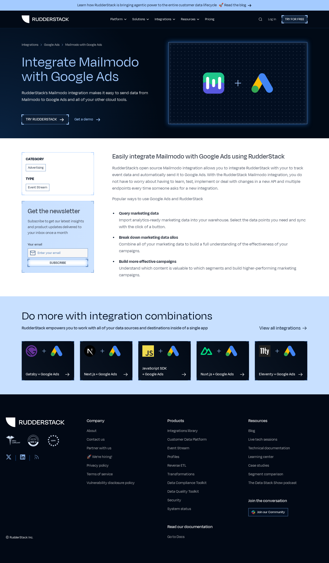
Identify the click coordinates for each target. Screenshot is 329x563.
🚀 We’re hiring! (99, 456)
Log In (272, 19)
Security (174, 500)
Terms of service (100, 474)
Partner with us (99, 448)
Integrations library (182, 430)
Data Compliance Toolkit (187, 482)
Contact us (96, 439)
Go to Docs (175, 536)
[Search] (260, 19)
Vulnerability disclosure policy (111, 482)
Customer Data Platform (187, 439)
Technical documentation (269, 448)
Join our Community (271, 512)
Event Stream (178, 448)
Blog (251, 430)
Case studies (258, 465)
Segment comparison (265, 474)
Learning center (261, 456)
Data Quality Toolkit (183, 491)
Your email (35, 244)
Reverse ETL (176, 465)
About (92, 430)
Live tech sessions (262, 439)
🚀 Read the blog (232, 5)
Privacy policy (98, 465)
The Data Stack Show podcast (272, 482)
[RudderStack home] (45, 19)
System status (179, 508)
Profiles (173, 456)
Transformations (180, 474)
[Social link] (9, 458)
